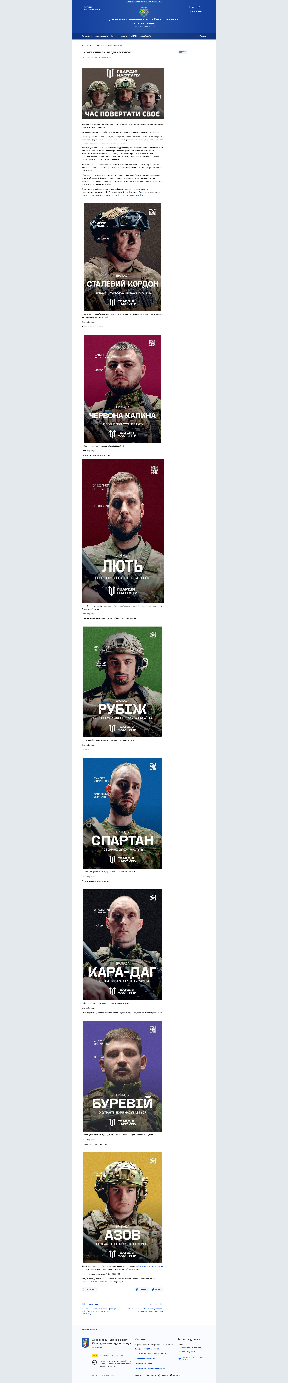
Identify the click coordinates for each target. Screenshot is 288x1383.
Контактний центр (119, 36)
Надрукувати (91, 1289)
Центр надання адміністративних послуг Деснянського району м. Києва (114, 195)
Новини (90, 46)
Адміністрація (101, 36)
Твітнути (158, 1289)
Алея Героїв (145, 36)
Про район (87, 36)
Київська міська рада (143, 1363)
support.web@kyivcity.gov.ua (189, 1347)
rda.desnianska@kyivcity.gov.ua (153, 1353)
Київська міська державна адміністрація (151, 1368)
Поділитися (143, 1289)
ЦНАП (134, 36)
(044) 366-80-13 (192, 1352)
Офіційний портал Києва (145, 1358)
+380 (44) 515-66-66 (151, 1349)
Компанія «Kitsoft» (188, 1357)
